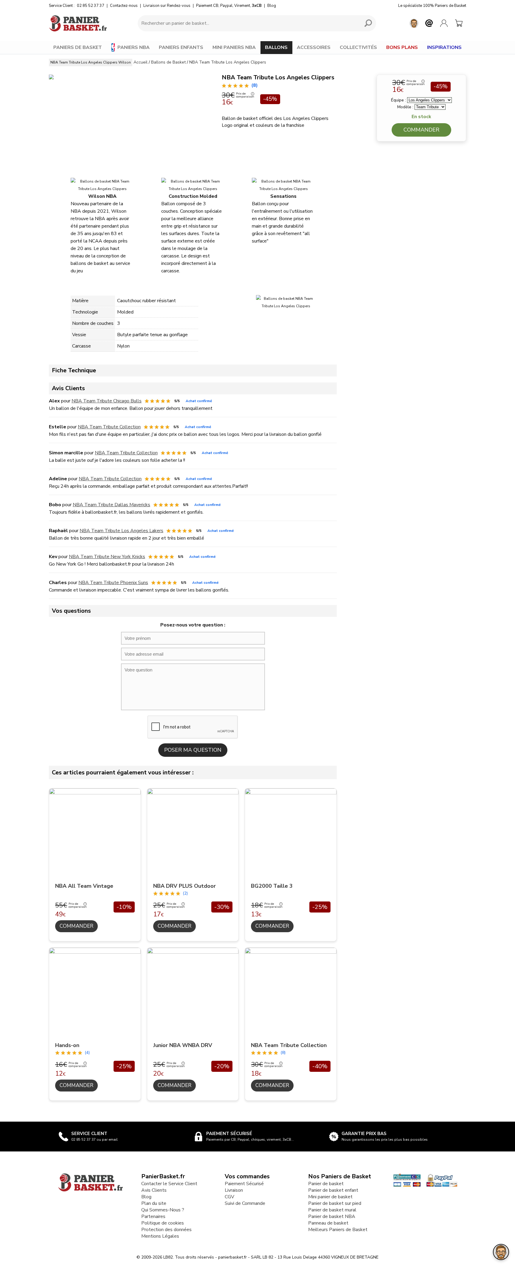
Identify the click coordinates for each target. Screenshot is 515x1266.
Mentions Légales (160, 1236)
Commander (421, 129)
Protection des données (166, 1229)
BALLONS (276, 47)
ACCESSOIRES (314, 47)
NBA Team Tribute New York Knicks (107, 556)
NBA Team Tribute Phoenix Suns (113, 582)
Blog (271, 5)
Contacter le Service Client (169, 1183)
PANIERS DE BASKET (77, 47)
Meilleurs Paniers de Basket (337, 1229)
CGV (229, 1197)
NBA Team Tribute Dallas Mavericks (111, 504)
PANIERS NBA (133, 47)
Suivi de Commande (245, 1203)
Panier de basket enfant (333, 1190)
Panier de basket (326, 1183)
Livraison (234, 1190)
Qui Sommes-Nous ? (162, 1210)
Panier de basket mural (332, 1210)
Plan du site (153, 1203)
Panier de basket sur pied (334, 1203)
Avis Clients (154, 1190)
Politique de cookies (162, 1223)
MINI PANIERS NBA (234, 47)
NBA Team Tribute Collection (109, 427)
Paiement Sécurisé (244, 1183)
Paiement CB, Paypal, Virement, (229, 5)
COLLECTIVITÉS (358, 47)
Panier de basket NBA (331, 1216)
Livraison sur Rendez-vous (166, 5)
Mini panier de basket (330, 1197)
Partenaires (153, 1216)
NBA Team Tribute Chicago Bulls (107, 401)
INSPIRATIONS (444, 47)
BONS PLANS (402, 47)
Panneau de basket (328, 1223)
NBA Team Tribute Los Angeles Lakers (121, 530)
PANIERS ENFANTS (181, 47)
